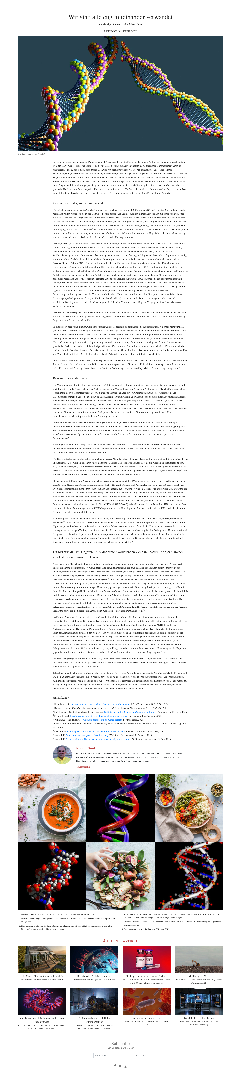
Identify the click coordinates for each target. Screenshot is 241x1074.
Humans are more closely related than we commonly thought (100, 704)
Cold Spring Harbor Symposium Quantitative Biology (130, 711)
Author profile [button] (83, 766)
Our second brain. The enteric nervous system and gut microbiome (98, 739)
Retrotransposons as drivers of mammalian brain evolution (99, 715)
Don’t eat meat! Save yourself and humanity (87, 735)
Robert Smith (130, 31)
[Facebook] (115, 1066)
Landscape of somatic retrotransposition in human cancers (96, 731)
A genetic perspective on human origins (102, 719)
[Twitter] (120, 1066)
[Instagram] (125, 1066)
